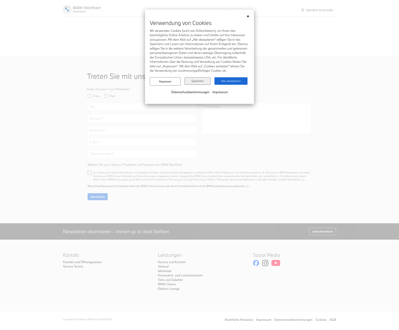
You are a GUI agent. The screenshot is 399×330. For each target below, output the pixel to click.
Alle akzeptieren (231, 81)
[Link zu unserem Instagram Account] (265, 263)
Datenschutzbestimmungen (190, 92)
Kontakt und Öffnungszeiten (82, 262)
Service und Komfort (172, 262)
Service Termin (73, 266)
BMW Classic (167, 284)
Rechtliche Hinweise (239, 320)
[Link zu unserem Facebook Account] (256, 263)
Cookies (321, 320)
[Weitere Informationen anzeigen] (303, 180)
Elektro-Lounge (169, 289)
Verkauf (163, 266)
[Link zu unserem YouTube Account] (275, 263)
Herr (112, 96)
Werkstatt (165, 271)
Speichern (197, 81)
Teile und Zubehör (170, 280)
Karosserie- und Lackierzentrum (180, 275)
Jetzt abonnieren (322, 231)
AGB (332, 320)
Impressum (220, 92)
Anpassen (165, 81)
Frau (96, 96)
